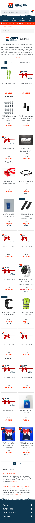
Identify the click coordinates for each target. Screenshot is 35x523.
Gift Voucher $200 (26, 247)
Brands (14, 20)
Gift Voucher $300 (9, 279)
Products (5, 20)
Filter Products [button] (7, 31)
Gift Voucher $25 (8, 345)
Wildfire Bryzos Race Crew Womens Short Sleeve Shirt (26, 445)
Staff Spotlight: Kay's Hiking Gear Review (16, 486)
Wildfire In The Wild (9, 473)
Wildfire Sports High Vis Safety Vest (26, 313)
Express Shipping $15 (20, 23)
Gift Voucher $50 (8, 149)
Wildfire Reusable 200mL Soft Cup (8, 215)
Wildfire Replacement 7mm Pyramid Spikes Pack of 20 (9, 118)
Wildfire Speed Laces (8, 83)
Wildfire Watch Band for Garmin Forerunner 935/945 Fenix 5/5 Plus (26, 216)
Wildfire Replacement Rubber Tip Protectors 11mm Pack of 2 (26, 118)
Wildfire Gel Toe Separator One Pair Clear (26, 151)
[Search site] (26, 12)
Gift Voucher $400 (26, 345)
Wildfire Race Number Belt (26, 182)
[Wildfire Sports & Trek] (17, 5)
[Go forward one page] (11, 62)
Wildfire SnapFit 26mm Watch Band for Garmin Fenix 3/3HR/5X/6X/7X (9, 314)
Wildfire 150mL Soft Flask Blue (26, 411)
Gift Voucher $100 (26, 83)
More (30, 20)
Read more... (14, 481)
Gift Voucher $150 (9, 247)
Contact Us (22, 20)
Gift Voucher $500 (9, 378)
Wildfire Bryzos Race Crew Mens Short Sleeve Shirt (8, 445)
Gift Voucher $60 (26, 378)
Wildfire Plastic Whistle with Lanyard (8, 182)
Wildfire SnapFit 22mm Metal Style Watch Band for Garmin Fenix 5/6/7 (26, 282)
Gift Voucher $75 (8, 410)
